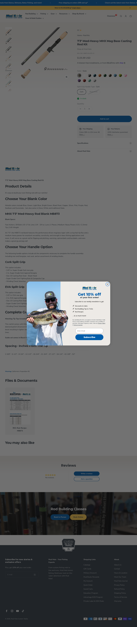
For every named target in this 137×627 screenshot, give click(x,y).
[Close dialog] (107, 284)
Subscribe (89, 337)
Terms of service (78, 325)
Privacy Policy (101, 323)
